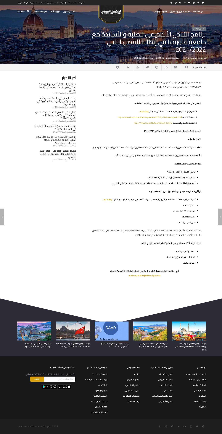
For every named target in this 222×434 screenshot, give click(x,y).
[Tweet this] (175, 67)
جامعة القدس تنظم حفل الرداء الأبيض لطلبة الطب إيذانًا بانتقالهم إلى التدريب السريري (57, 153)
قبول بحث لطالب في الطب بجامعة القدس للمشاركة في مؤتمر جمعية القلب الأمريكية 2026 (55, 115)
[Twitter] (198, 3)
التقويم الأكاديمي (132, 390)
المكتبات (202, 396)
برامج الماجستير (167, 385)
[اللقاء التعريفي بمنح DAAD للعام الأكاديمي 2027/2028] (112, 323)
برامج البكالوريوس (165, 379)
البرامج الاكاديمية (133, 379)
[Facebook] (203, 3)
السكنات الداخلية (100, 396)
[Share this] (185, 67)
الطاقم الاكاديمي (132, 385)
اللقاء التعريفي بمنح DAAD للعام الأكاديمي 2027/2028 (115, 344)
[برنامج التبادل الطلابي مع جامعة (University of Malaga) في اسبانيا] (34, 323)
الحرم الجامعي (200, 390)
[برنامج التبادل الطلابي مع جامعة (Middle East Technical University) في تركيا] (73, 323)
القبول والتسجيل (166, 374)
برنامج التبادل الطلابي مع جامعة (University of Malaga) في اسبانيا (37, 344)
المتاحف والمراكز (199, 385)
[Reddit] (180, 3)
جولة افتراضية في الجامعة (96, 379)
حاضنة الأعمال (101, 407)
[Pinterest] (175, 3)
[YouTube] (189, 3)
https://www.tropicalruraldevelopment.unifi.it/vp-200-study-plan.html (150, 117)
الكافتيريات (102, 385)
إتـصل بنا (202, 407)
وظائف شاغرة (200, 401)
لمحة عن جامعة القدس (196, 374)
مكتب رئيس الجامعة (197, 379)
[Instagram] (194, 3)
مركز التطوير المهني (99, 412)
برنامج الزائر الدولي (166, 401)
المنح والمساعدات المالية (162, 396)
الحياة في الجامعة (99, 374)
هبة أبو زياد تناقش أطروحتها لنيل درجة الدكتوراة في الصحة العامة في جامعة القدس (57, 87)
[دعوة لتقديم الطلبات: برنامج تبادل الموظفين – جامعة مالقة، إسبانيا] (150, 323)
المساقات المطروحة (131, 396)
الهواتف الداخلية (133, 401)
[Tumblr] (171, 3)
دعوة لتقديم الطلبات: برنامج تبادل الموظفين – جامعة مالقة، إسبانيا (153, 344)
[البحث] (28, 11)
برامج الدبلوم (168, 390)
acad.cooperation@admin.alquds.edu (145, 275)
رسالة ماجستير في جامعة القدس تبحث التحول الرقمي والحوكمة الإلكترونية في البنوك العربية (56, 101)
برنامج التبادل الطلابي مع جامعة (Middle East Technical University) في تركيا (73, 344)
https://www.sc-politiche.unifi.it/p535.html (153, 123)
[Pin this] (156, 67)
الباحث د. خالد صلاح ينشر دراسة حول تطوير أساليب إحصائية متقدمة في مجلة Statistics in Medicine (56, 140)
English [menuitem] (21, 11)
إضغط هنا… (143, 111)
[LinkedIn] (185, 3)
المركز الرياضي (101, 390)
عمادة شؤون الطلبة (99, 401)
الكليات (137, 374)
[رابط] (110, 13)
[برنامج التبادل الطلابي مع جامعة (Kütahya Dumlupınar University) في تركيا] (189, 323)
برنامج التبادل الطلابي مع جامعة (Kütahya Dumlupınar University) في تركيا (190, 346)
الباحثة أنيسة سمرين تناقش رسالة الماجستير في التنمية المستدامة (55, 127)
